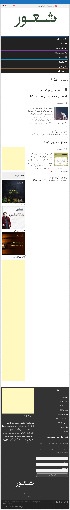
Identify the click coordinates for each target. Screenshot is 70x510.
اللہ (61, 134)
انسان (58, 134)
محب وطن (19, 436)
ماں (27, 436)
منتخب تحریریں (63, 418)
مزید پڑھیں (53, 171)
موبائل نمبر (65, 468)
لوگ (29, 436)
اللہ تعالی (23, 426)
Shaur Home (11, 502)
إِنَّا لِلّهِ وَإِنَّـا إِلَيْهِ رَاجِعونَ (19, 230)
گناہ (3, 439)
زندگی (18, 429)
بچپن (9, 426)
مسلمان (11, 436)
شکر (18, 433)
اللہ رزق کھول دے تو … (19, 204)
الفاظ (32, 426)
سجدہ (14, 429)
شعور (58, 180)
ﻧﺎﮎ (40, 134)
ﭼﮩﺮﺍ (52, 134)
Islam (17, 502)
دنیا (31, 429)
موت (7, 436)
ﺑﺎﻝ (56, 134)
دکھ (28, 429)
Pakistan (39, 502)
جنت (6, 426)
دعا (3, 426)
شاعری (30, 432)
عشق (13, 433)
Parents (5, 503)
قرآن (55, 180)
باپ (11, 426)
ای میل (66, 462)
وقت (25, 439)
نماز (5, 436)
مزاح (15, 436)
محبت (23, 436)
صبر (15, 433)
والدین (29, 440)
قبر (4, 433)
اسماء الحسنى (19, 423)
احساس (32, 423)
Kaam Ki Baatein (23, 502)
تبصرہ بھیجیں (35, 134)
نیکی (32, 439)
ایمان (13, 426)
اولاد (15, 426)
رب (26, 429)
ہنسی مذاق (51, 177)
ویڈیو (66, 431)
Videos (10, 503)
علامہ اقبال (8, 433)
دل (33, 429)
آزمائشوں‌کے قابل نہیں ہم (18, 257)
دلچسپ (65, 405)
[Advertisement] (13, 158)
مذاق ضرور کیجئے (54, 142)
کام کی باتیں (54, 132)
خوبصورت (47, 134)
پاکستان (20, 440)
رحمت (23, 429)
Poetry (34, 502)
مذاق (43, 134)
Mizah (30, 502)
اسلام (59, 132)
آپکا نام (66, 456)
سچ (11, 429)
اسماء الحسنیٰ (10, 423)
